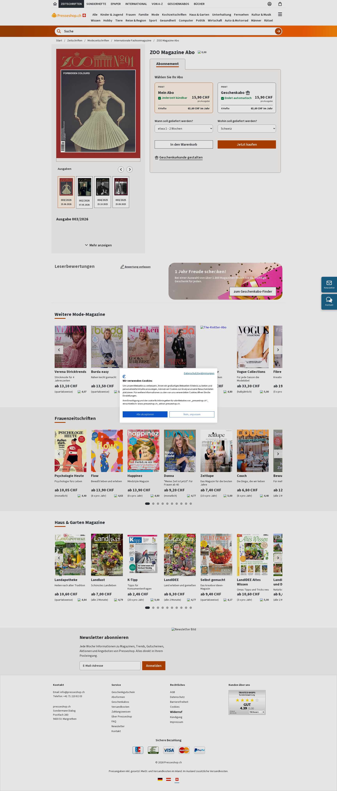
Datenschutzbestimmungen (199, 373)
